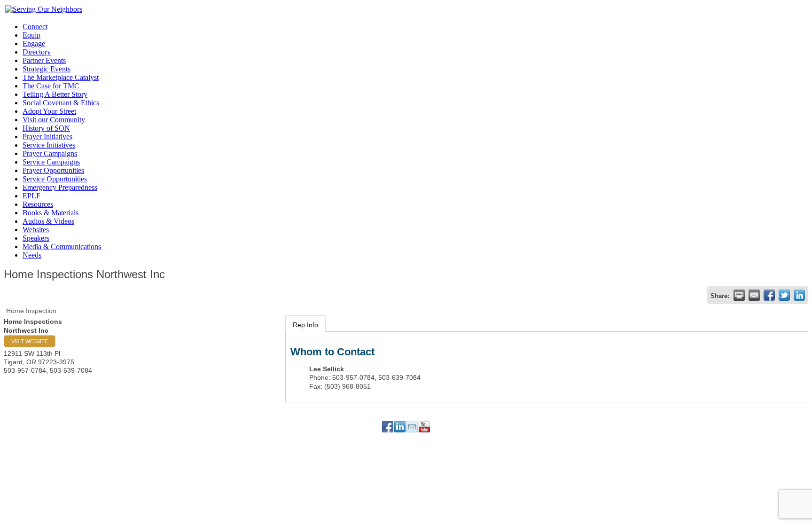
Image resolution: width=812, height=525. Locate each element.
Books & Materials (50, 213)
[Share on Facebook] (769, 295)
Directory (37, 52)
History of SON (46, 128)
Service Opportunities (55, 179)
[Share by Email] (754, 295)
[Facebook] (387, 426)
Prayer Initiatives (47, 137)
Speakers (36, 238)
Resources (38, 204)
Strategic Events (46, 69)
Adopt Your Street (49, 111)
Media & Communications (62, 247)
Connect (35, 27)
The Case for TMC (51, 86)
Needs (32, 255)
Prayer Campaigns (50, 153)
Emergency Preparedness (60, 187)
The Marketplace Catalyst (61, 77)
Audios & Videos (48, 221)
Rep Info (305, 325)
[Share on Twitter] (784, 295)
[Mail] (412, 426)
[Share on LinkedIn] (799, 295)
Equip (31, 35)
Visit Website (29, 341)
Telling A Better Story (55, 94)
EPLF (31, 196)
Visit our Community (54, 120)
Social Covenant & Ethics (61, 103)
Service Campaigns (51, 162)
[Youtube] (424, 426)
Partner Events (44, 60)
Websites (36, 230)
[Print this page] (739, 295)
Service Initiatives (49, 145)
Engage (34, 43)
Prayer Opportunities (53, 170)
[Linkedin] (400, 426)
